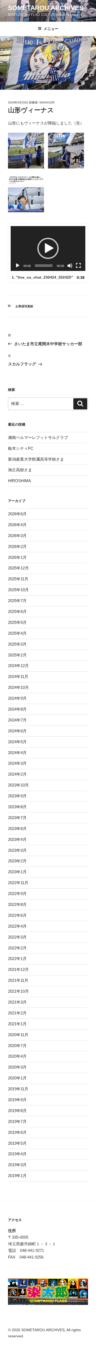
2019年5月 (17, 1143)
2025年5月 (17, 622)
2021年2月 (17, 1013)
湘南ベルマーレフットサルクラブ (38, 437)
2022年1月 (17, 958)
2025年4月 (17, 633)
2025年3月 (17, 644)
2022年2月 (17, 948)
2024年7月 (17, 720)
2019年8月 (17, 1110)
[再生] (17, 265)
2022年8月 (17, 904)
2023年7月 (17, 817)
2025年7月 (17, 600)
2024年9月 (17, 698)
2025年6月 (17, 611)
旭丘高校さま (20, 470)
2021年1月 (17, 1024)
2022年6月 (17, 915)
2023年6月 (17, 828)
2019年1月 (17, 1175)
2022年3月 (17, 937)
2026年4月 (17, 524)
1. (42, 277)
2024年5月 (17, 742)
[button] (48, 248)
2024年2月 (17, 774)
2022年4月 (17, 926)
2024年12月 (18, 665)
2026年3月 (17, 535)
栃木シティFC (20, 448)
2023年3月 (17, 850)
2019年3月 (17, 1164)
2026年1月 (17, 557)
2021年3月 (17, 1002)
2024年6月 (17, 731)
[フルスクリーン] (78, 265)
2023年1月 (17, 872)
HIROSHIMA (19, 480)
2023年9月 (17, 796)
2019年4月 (17, 1154)
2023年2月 (17, 861)
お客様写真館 (24, 306)
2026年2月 (17, 546)
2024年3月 (17, 763)
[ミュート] (70, 265)
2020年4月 (17, 1056)
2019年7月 (17, 1121)
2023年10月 (18, 785)
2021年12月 (18, 969)
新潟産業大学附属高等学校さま (36, 459)
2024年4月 (17, 752)
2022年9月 (17, 893)
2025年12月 (18, 568)
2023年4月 (17, 839)
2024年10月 (18, 687)
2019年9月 (17, 1099)
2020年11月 (18, 1034)
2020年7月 (17, 1045)
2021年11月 (18, 980)
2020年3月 (17, 1067)
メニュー (50, 29)
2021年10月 (18, 991)
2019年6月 (17, 1132)
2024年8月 (17, 709)
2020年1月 (17, 1078)
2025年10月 (18, 589)
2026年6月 (17, 514)
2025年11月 (18, 579)
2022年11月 (18, 882)
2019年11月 (18, 1089)
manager (47, 102)
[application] (48, 248)
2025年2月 (17, 655)
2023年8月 (17, 807)
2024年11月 (18, 676)
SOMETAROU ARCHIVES (45, 7)
